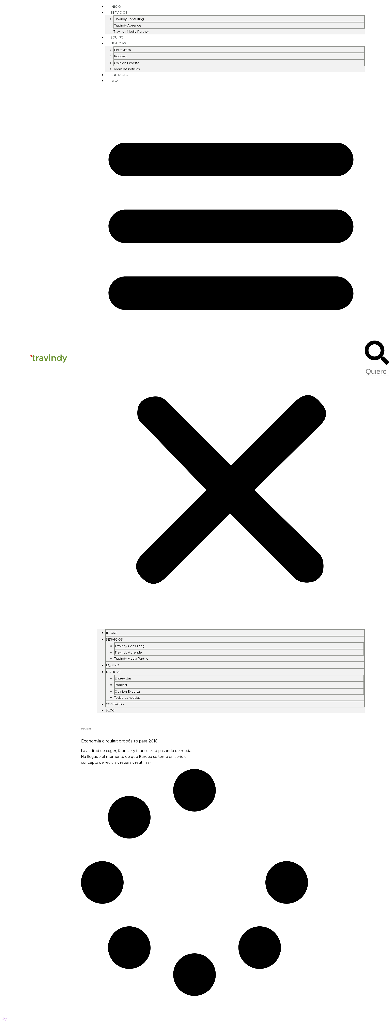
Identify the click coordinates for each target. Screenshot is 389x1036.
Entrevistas (122, 50)
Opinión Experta (126, 63)
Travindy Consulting (129, 19)
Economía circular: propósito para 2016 (119, 741)
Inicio (111, 633)
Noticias (118, 43)
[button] (231, 356)
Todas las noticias (127, 698)
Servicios (118, 12)
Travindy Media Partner (131, 31)
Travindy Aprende (127, 25)
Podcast (120, 56)
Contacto (115, 704)
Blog (115, 81)
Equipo (112, 665)
